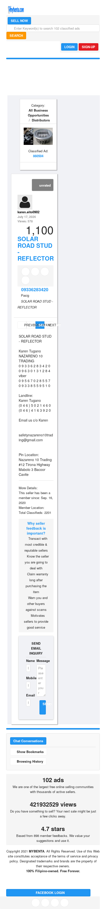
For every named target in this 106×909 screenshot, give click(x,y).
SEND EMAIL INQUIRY (36, 648)
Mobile (28, 678)
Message (41, 660)
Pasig (25, 295)
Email (28, 695)
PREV (24, 325)
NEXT (50, 325)
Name (28, 660)
